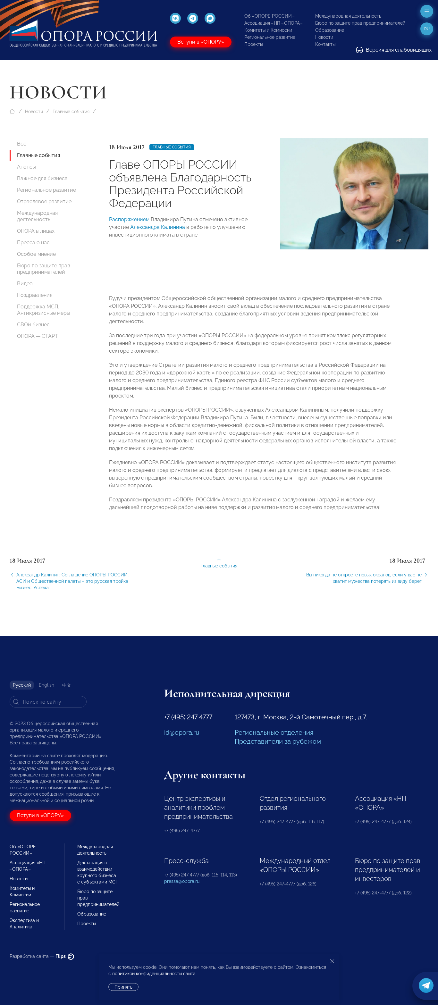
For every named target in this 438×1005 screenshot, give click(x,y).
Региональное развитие (269, 37)
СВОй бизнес (33, 325)
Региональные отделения (274, 732)
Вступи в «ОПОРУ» (200, 42)
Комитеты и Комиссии (268, 30)
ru (427, 29)
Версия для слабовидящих (398, 50)
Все (21, 144)
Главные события (71, 111)
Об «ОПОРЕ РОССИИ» (269, 16)
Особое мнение (36, 254)
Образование (329, 30)
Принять (123, 987)
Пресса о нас (33, 242)
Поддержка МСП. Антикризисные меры (43, 310)
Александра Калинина (157, 227)
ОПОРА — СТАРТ (37, 336)
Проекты (253, 44)
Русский (22, 685)
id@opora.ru (181, 732)
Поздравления (34, 295)
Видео (25, 284)
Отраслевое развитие (44, 201)
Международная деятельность (348, 16)
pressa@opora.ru (181, 881)
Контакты (325, 44)
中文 (66, 685)
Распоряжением (129, 219)
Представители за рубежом (278, 741)
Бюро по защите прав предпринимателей (360, 23)
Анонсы (26, 167)
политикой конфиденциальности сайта (154, 973)
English (46, 685)
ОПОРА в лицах (36, 231)
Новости (324, 37)
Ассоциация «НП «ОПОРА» (273, 23)
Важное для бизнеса (42, 178)
